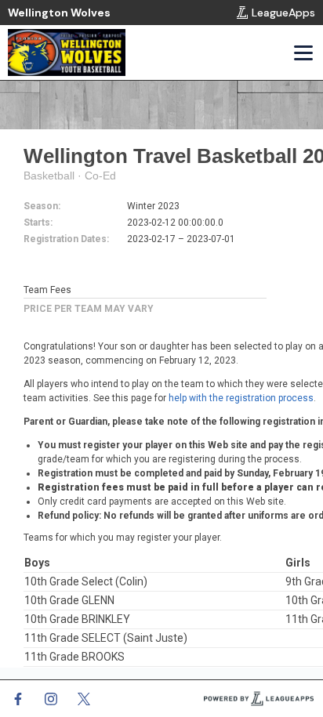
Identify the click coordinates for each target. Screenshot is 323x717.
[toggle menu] (302, 52)
